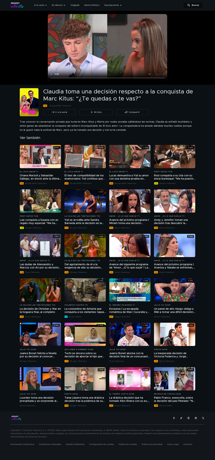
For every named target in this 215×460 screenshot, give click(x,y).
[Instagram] (196, 418)
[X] (203, 418)
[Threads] (188, 418)
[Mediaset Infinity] (17, 5)
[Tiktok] (181, 418)
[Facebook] (174, 418)
